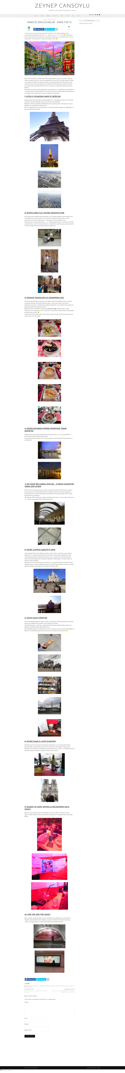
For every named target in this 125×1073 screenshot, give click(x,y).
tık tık (46, 222)
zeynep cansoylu (62, 6)
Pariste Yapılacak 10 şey (62, 985)
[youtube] (97, 14)
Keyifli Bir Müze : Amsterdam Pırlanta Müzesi (36, 991)
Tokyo (46, 35)
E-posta (27, 1024)
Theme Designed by (93, 1067)
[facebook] (93, 14)
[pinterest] (95, 14)
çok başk (57, 35)
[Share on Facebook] (25, 983)
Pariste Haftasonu (50, 985)
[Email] (99, 14)
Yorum (27, 1002)
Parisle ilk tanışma (38, 985)
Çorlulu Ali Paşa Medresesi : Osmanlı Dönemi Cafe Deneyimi (63, 991)
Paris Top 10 (29, 985)
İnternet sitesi (28, 1030)
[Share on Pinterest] (29, 983)
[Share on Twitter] (27, 983)
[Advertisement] (89, 48)
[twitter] (90, 14)
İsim (26, 1018)
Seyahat (53, 19)
